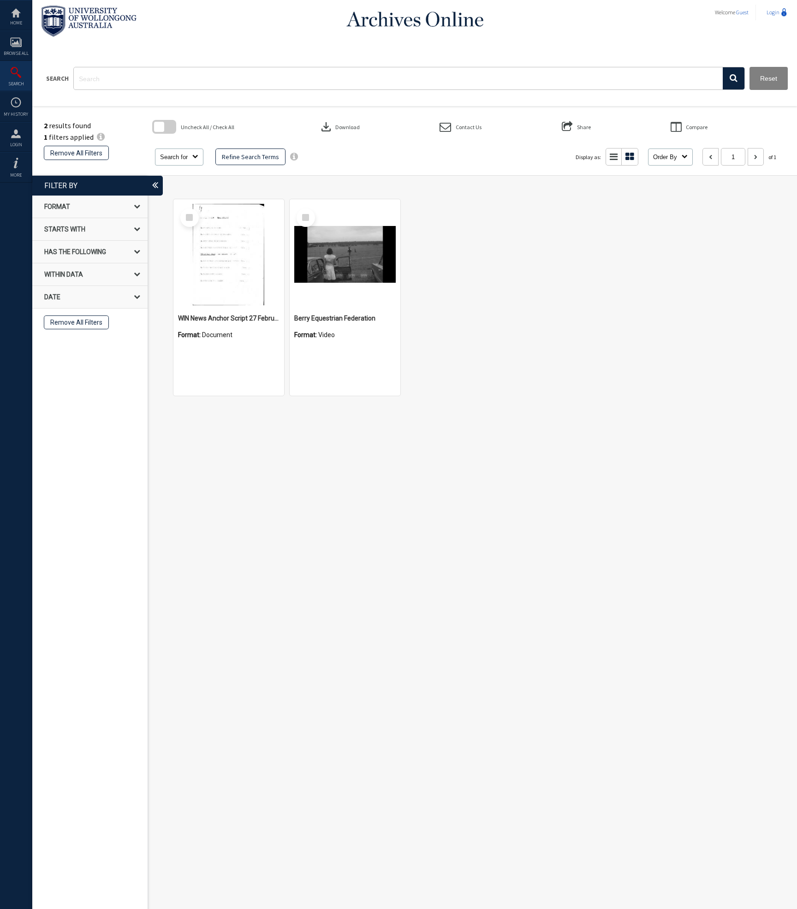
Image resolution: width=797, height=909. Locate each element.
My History (16, 114)
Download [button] (339, 127)
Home (16, 23)
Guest (742, 12)
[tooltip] (294, 156)
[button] (733, 78)
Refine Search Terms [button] (250, 157)
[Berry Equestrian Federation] (345, 254)
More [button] (16, 175)
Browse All (16, 53)
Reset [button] (768, 78)
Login (16, 145)
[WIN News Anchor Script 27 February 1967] (229, 254)
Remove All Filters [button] (76, 153)
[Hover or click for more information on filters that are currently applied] (101, 137)
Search (16, 84)
